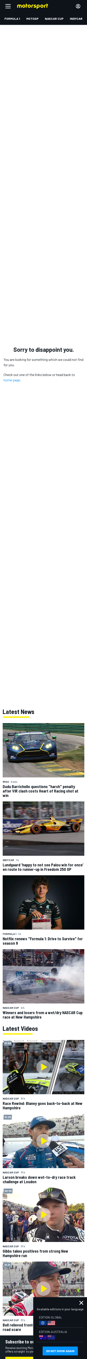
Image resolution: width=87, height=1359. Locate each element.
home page (12, 380)
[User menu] (78, 6)
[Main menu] (8, 6)
